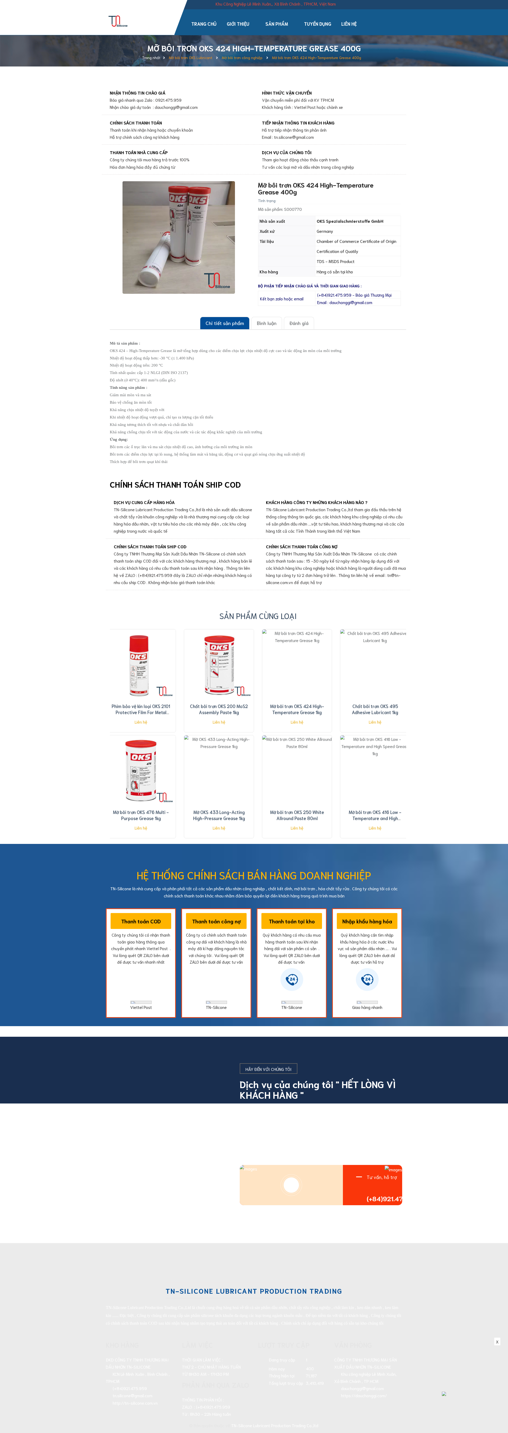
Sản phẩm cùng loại (258, 615)
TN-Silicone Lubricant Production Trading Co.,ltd (274, 1425)
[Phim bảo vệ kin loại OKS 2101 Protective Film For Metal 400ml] (141, 664)
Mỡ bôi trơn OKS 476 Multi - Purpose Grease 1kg (141, 815)
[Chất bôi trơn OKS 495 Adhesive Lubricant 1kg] (375, 664)
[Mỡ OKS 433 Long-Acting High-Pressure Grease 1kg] (219, 770)
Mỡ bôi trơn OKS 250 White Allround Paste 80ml (297, 815)
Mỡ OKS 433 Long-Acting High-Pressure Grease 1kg (219, 815)
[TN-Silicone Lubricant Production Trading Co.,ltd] (118, 19)
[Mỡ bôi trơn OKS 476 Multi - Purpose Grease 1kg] (141, 770)
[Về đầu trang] (494, 1405)
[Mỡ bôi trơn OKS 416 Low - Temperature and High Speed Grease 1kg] (375, 770)
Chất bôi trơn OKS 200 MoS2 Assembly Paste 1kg (219, 709)
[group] (178, 237)
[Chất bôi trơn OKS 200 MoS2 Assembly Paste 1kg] (219, 664)
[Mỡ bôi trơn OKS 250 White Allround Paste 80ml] (297, 770)
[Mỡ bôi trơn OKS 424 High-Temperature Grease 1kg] (297, 664)
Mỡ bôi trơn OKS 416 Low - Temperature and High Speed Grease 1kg (375, 818)
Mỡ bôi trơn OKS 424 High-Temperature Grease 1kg (297, 709)
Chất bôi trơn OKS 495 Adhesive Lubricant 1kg (375, 709)
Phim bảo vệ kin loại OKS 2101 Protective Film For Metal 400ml (141, 712)
